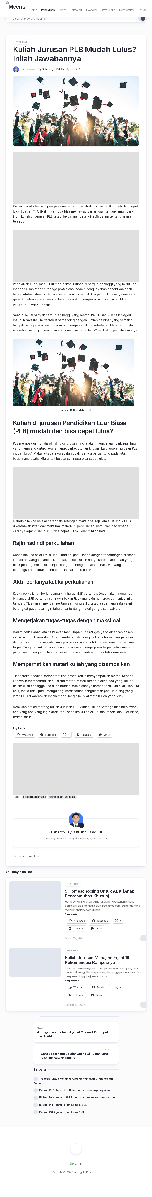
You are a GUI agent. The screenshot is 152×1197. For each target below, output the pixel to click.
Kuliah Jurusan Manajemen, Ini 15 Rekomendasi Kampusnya (97, 960)
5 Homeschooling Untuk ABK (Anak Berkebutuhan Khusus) (99, 893)
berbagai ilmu (125, 443)
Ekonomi (91, 10)
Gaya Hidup (108, 10)
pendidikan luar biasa (62, 796)
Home (33, 10)
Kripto (62, 10)
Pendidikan (48, 10)
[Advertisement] (76, 178)
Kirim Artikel (126, 10)
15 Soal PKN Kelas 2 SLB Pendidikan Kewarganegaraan (75, 1090)
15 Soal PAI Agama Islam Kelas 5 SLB (62, 1112)
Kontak (142, 10)
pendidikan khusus (34, 796)
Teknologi (76, 10)
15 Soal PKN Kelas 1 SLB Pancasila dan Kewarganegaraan (77, 1097)
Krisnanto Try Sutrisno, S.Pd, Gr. (45, 69)
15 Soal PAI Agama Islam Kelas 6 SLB (63, 1104)
